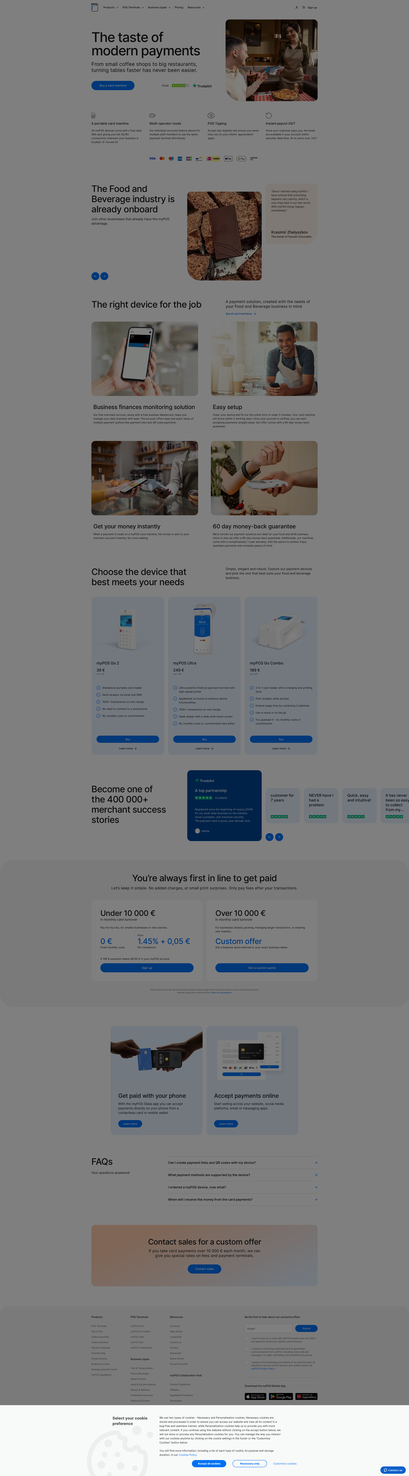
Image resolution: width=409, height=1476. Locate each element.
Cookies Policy (188, 1454)
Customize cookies (285, 1463)
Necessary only (249, 1463)
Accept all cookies (209, 1463)
